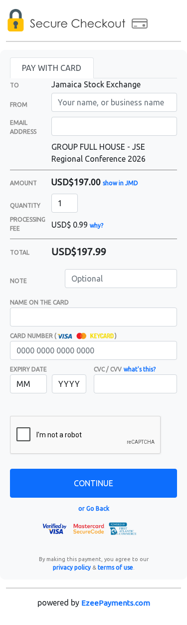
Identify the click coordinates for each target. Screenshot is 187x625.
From (18, 104)
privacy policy (72, 567)
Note (18, 281)
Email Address (23, 127)
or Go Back (93, 508)
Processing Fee (27, 224)
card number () (63, 335)
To (14, 85)
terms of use (115, 567)
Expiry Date (28, 369)
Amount (23, 183)
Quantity (25, 205)
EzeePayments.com (115, 603)
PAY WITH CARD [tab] (51, 67)
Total (19, 252)
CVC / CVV (108, 369)
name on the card (39, 302)
